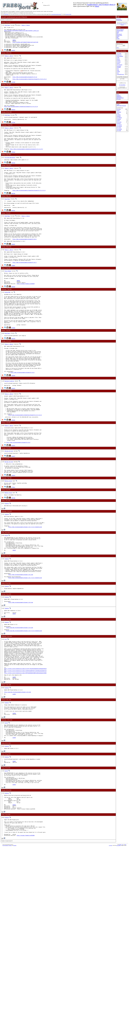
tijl (6, 639)
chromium (119, 61)
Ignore (118, 113)
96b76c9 (13, 109)
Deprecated (119, 112)
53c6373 (13, 388)
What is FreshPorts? (120, 29)
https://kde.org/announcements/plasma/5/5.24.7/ (25, 262)
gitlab (118, 70)
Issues (118, 31)
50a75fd (13, 338)
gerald (6, 535)
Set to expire (119, 122)
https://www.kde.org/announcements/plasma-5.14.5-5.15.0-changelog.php (24, 630)
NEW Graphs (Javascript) (121, 105)
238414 (14, 613)
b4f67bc (13, 210)
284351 (14, 40)
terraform (118, 60)
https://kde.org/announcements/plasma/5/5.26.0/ (25, 239)
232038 (14, 713)
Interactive (119, 123)
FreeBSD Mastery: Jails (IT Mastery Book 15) (101, 4)
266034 (18, 280)
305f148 (13, 497)
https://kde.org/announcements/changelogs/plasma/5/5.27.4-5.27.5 (26, 149)
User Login (119, 18)
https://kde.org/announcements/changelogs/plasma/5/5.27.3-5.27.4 (29, 190)
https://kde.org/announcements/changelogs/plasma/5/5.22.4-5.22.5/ (25, 415)
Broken (118, 110)
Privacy (118, 36)
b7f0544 (13, 327)
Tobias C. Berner (25, 25)
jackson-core (119, 54)
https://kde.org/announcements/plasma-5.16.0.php (20, 602)
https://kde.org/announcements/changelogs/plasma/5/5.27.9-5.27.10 (21, 106)
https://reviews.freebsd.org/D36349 (25, 283)
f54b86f (13, 265)
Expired (118, 120)
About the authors (120, 30)
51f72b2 (13, 122)
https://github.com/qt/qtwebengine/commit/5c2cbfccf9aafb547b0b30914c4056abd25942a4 (25, 668)
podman (118, 71)
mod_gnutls (119, 53)
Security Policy (119, 35)
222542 (14, 784)
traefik (118, 57)
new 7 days (119, 127)
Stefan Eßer (7, 292)
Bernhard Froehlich (9, 381)
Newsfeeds (119, 98)
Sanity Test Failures (120, 97)
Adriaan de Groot (9, 451)
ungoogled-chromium (119, 67)
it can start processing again (56, 14)
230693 (14, 761)
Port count (119, 109)
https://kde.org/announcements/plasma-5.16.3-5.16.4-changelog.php (25, 526)
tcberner (7, 503)
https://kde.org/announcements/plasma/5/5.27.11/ (25, 77)
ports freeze (6, 14)
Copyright (110, 845)
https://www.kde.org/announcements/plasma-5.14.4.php (17, 692)
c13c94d (13, 82)
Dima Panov (7, 199)
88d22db (13, 193)
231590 (14, 737)
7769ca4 (13, 152)
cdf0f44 (13, 375)
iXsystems (124, 23)
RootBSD (122, 24)
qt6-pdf (118, 63)
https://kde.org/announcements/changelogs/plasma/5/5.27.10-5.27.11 (30, 79)
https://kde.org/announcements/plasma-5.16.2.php (20, 574)
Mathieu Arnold (8, 480)
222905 (14, 694)
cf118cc (13, 487)
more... (118, 47)
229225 (14, 804)
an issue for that (68, 14)
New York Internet (119, 23)
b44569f (13, 50)
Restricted (118, 116)
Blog (117, 37)
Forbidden (119, 114)
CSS (122, 844)
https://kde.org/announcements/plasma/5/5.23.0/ (22, 372)
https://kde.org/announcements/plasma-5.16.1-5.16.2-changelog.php (25, 577)
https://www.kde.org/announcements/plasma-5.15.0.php (19, 627)
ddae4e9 (13, 286)
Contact (118, 38)
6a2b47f (13, 456)
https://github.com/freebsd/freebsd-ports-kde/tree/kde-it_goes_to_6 (21, 30)
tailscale (118, 59)
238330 (14, 550)
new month (119, 130)
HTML (120, 844)
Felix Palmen (8, 271)
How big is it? (119, 34)
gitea (118, 72)
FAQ (118, 32)
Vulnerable (119, 119)
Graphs (118, 104)
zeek (118, 68)
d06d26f (13, 244)
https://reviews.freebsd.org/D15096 (25, 835)
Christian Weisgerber (10, 157)
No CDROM (119, 117)
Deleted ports (119, 96)
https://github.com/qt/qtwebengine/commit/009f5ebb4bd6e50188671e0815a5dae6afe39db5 (25, 672)
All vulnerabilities (122, 84)
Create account (119, 20)
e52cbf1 (13, 445)
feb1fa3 (13, 162)
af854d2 (13, 420)
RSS (125, 844)
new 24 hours (119, 124)
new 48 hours (119, 126)
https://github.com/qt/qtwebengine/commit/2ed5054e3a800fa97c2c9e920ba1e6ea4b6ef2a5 (25, 670)
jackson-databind (120, 56)
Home (118, 94)
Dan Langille (118, 845)
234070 (14, 677)
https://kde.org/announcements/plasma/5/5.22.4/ (18, 442)
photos (97, 6)
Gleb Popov (7, 25)
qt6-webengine (119, 64)
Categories (118, 95)
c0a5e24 (13, 475)
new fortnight (119, 129)
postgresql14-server (120, 74)
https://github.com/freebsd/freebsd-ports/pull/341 (25, 42)
